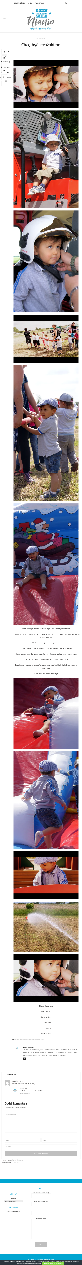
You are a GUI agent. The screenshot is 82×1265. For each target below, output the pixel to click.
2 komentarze (11, 1075)
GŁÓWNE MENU (41, 38)
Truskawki (16, 1162)
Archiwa (13, 1198)
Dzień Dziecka (17, 1160)
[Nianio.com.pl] (41, 18)
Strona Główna (19, 3)
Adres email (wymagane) (41, 1201)
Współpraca (40, 3)
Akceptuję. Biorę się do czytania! (53, 1263)
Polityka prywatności (13, 1212)
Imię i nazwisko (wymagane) (41, 1193)
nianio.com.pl (28, 1047)
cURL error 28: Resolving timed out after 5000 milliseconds (4, 64)
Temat (41, 1210)
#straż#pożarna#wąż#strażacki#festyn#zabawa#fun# (29, 1039)
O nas (30, 3)
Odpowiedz (73, 1081)
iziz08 (22, 1088)
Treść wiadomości (41, 1218)
